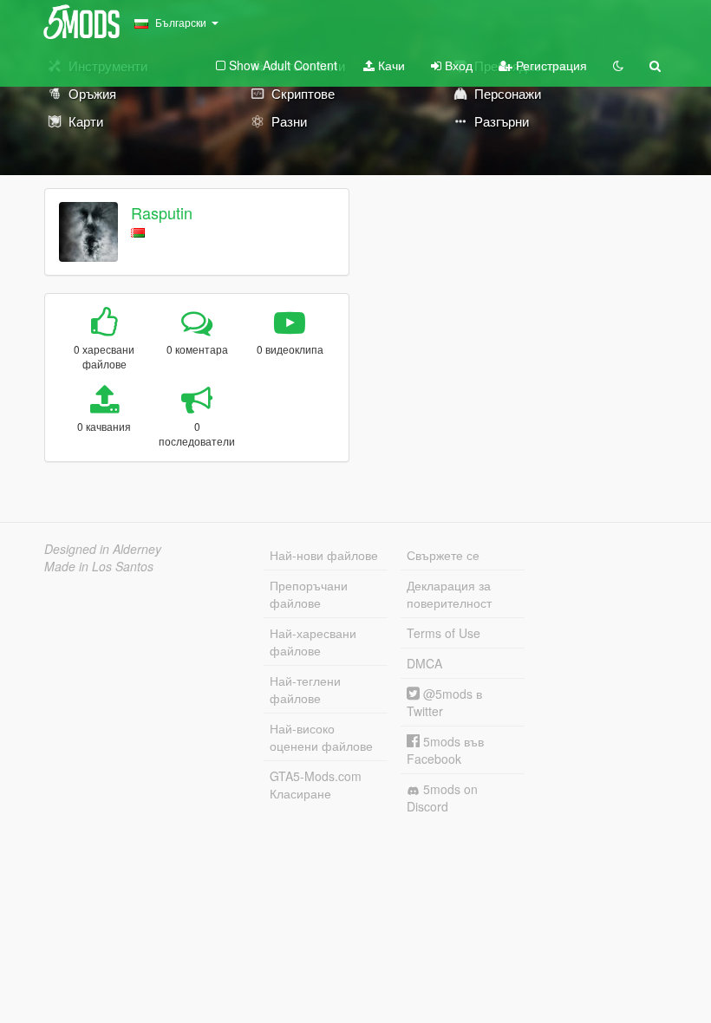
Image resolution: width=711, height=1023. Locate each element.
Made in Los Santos (98, 566)
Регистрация (549, 65)
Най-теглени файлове (305, 689)
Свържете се (443, 555)
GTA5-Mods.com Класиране (316, 784)
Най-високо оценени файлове (321, 737)
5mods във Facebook (445, 750)
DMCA (424, 663)
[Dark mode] (618, 65)
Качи (390, 65)
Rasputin (161, 212)
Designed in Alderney (102, 548)
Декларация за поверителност (449, 594)
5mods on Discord (442, 797)
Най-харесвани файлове (313, 641)
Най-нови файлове (324, 555)
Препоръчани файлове (309, 594)
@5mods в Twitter (444, 702)
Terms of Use (443, 633)
